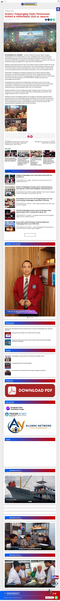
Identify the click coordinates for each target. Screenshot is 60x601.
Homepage (7, 11)
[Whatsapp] (54, 20)
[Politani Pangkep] (30, 4)
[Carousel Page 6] (28, 548)
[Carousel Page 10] (35, 548)
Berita (12, 11)
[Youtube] (31, 136)
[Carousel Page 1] (29, 501)
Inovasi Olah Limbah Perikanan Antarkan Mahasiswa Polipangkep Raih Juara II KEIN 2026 (32, 223)
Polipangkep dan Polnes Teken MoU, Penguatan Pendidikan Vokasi (28, 356)
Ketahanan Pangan (11, 584)
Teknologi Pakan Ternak (12, 547)
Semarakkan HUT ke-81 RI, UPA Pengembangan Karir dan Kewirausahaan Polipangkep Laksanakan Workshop (36, 162)
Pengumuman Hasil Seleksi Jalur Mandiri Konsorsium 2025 (26, 332)
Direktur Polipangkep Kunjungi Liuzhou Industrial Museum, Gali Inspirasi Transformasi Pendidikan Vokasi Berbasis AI (23, 162)
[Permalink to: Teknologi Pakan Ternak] (30, 536)
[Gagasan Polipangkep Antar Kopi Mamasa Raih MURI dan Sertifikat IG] (27, 181)
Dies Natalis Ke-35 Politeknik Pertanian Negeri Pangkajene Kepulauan (29, 370)
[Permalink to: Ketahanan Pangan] (30, 574)
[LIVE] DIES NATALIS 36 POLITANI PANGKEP (22, 363)
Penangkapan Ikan (11, 499)
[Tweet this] (48, 20)
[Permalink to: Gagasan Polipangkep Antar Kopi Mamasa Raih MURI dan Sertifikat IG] (11, 153)
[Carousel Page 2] (21, 548)
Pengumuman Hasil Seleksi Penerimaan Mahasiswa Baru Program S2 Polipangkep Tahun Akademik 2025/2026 (28, 329)
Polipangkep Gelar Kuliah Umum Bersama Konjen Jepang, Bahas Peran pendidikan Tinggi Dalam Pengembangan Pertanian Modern (16, 142)
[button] (58, 9)
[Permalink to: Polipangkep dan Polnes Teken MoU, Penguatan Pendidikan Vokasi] (8, 358)
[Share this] (46, 20)
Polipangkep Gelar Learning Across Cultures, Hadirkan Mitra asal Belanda (44, 142)
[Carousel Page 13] (40, 548)
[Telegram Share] (51, 20)
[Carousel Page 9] (33, 548)
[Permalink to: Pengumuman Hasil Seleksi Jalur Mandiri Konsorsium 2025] (8, 335)
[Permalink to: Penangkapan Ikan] (30, 489)
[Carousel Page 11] (37, 548)
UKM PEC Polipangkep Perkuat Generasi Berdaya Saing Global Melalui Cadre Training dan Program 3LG (48, 161)
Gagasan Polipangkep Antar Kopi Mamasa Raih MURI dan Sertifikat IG (11, 160)
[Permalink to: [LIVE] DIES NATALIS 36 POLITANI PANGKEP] (8, 365)
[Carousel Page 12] (39, 548)
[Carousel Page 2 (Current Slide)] (31, 501)
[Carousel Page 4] (24, 548)
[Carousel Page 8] (31, 548)
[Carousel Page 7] (30, 548)
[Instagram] (28, 136)
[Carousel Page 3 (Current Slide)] (23, 548)
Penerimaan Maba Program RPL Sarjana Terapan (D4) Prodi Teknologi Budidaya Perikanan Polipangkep (31, 340)
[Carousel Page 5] (26, 548)
